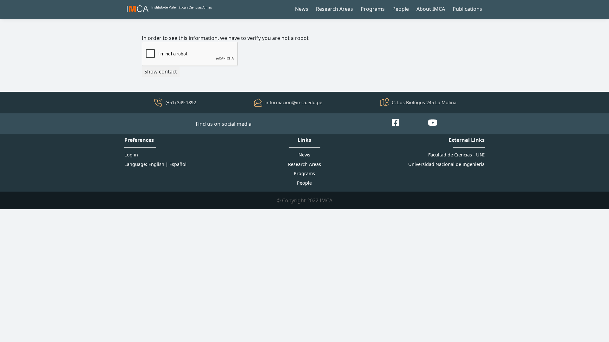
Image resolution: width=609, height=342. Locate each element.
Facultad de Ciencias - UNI (456, 155)
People (400, 8)
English (156, 164)
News (301, 8)
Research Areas (334, 8)
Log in (131, 155)
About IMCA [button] (430, 8)
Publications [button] (467, 8)
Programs (373, 8)
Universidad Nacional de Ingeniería (446, 164)
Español (178, 164)
